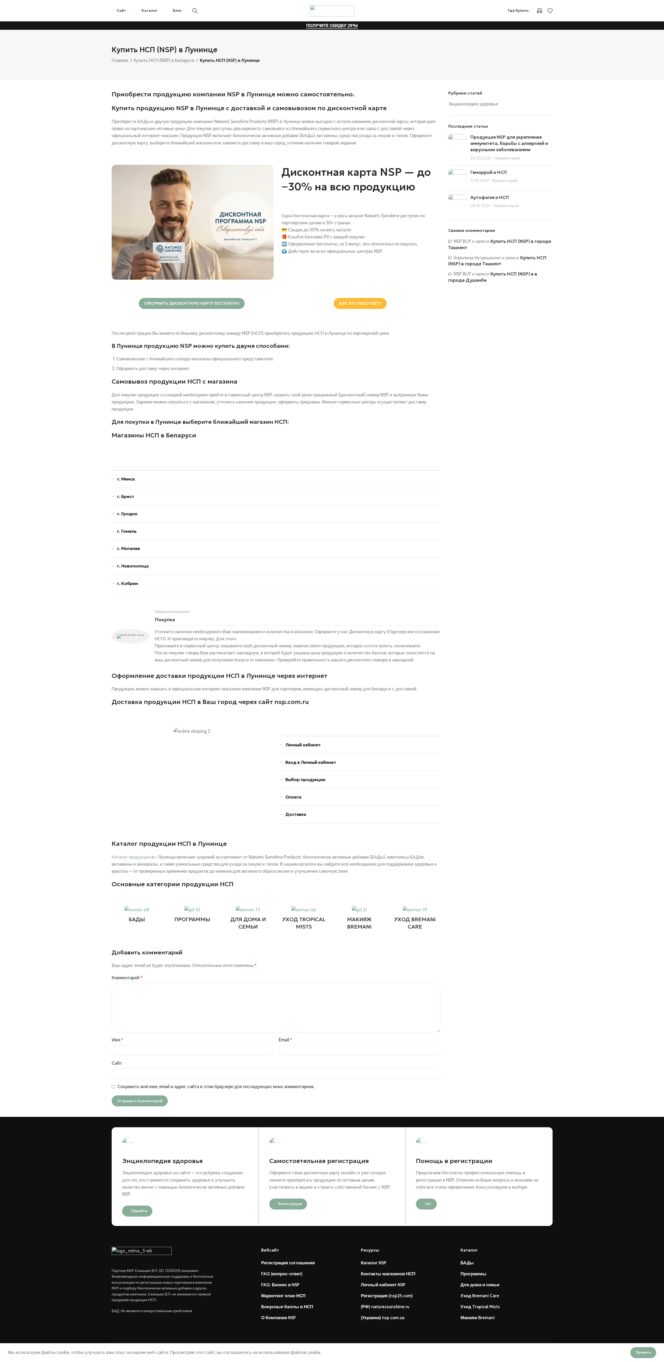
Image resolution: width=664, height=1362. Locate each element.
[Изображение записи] (457, 147)
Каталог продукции (131, 857)
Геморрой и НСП (488, 172)
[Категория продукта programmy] (192, 916)
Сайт (117, 1063)
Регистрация (290, 1204)
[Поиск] (195, 10)
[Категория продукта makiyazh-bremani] (359, 919)
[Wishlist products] (550, 10)
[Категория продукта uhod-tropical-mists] (303, 919)
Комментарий (127, 977)
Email (285, 1039)
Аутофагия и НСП (489, 197)
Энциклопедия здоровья (473, 104)
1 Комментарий (507, 158)
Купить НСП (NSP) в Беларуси (164, 60)
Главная (120, 60)
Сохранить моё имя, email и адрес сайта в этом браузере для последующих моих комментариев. (215, 1086)
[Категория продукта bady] (137, 916)
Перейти (139, 1211)
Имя (117, 1039)
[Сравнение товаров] (539, 10)
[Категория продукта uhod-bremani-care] (415, 919)
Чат (428, 1204)
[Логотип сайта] (332, 10)
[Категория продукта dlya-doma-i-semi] (248, 919)
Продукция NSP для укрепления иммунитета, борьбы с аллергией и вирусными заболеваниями (509, 143)
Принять (643, 1352)
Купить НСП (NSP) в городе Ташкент (497, 261)
